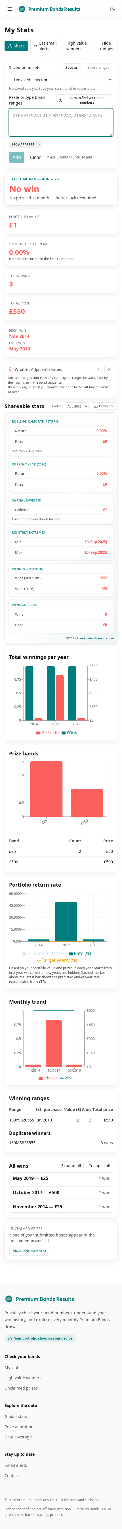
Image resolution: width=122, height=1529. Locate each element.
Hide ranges (106, 45)
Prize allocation (19, 1426)
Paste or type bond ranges (27, 100)
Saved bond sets (24, 67)
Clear (35, 157)
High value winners (76, 45)
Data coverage (18, 1437)
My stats (12, 1367)
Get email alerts (48, 45)
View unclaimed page (30, 1251)
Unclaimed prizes (21, 1388)
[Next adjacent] (109, 369)
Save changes (98, 67)
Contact (12, 1475)
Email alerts (16, 1465)
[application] (61, 699)
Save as (72, 67)
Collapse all (99, 1165)
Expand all (71, 1165)
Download (106, 406)
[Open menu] (10, 9)
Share (19, 46)
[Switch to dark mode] (112, 9)
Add (16, 157)
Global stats (16, 1416)
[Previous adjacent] (98, 369)
